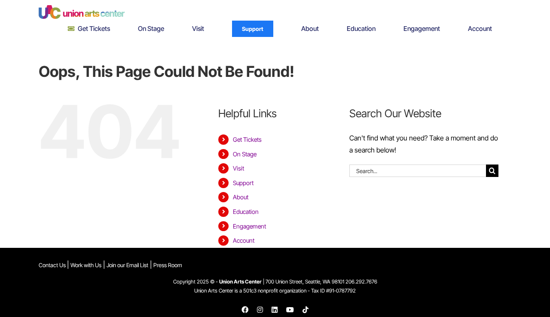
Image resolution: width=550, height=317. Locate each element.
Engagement (249, 226)
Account (243, 240)
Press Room (167, 265)
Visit (238, 168)
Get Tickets (247, 139)
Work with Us (85, 265)
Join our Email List (127, 265)
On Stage (245, 154)
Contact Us (53, 265)
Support (243, 182)
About (240, 197)
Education (246, 211)
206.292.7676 (361, 281)
